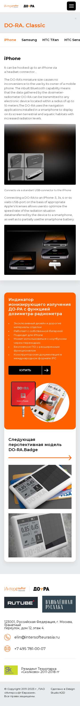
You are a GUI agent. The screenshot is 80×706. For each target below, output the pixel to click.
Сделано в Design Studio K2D (63, 690)
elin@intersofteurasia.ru (37, 637)
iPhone (10, 40)
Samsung (29, 40)
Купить (25, 370)
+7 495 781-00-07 (30, 648)
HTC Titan (50, 40)
